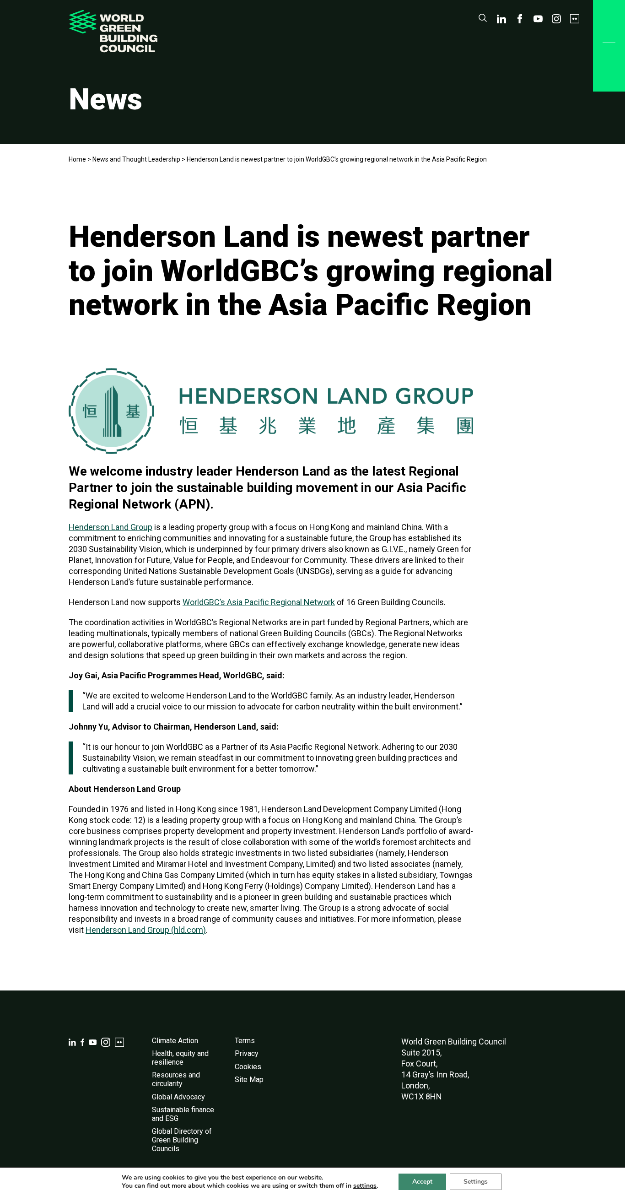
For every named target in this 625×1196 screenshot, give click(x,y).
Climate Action (175, 1040)
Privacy (247, 1053)
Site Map (249, 1079)
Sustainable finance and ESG (183, 1114)
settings (365, 1186)
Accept (422, 1181)
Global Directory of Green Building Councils (182, 1140)
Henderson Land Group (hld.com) (146, 930)
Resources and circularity (176, 1079)
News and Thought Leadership (136, 159)
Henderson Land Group (110, 527)
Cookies (248, 1066)
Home (77, 159)
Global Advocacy (178, 1097)
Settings (475, 1181)
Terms (245, 1040)
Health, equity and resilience (180, 1057)
